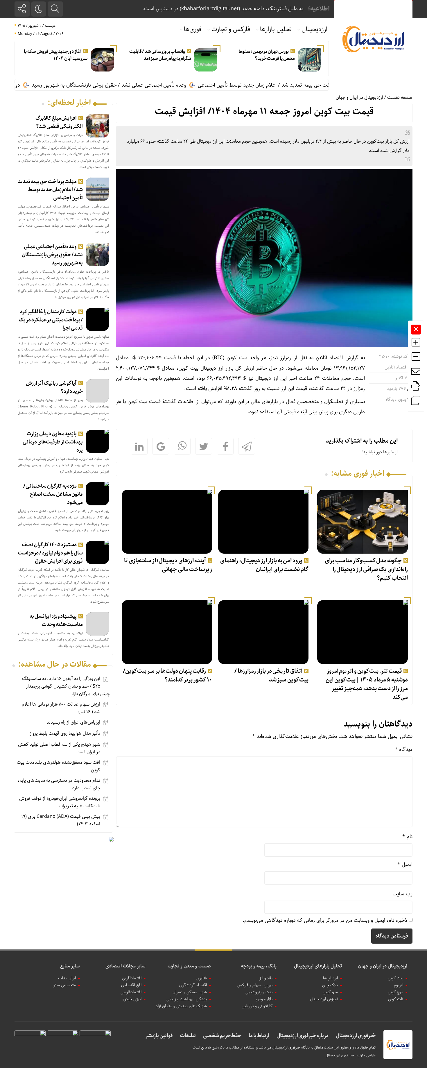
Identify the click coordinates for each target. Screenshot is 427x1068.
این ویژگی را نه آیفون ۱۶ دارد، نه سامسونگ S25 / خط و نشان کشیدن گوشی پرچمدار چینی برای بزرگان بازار (66, 686)
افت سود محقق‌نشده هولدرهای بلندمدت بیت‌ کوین (58, 766)
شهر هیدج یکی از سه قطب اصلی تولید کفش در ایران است (59, 748)
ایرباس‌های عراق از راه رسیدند (73, 722)
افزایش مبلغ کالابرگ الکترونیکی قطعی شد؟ (59, 122)
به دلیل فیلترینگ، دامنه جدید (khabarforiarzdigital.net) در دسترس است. (223, 8)
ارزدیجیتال (314, 29)
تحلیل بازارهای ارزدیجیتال (318, 966)
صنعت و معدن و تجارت (189, 966)
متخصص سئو (64, 985)
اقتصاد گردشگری (193, 985)
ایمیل (404, 864)
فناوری (201, 978)
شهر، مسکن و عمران (190, 992)
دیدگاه (403, 749)
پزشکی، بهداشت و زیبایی (186, 999)
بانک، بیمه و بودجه (259, 966)
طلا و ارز (265, 978)
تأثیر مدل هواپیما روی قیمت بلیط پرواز (65, 733)
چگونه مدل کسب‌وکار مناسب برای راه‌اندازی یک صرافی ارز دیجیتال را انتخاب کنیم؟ (366, 569)
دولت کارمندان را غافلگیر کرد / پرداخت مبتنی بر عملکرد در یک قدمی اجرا (51, 320)
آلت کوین (395, 999)
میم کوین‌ (330, 992)
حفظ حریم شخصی (222, 1036)
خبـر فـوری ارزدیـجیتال (340, 1055)
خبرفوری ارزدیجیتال (356, 1036)
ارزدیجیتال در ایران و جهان (359, 97)
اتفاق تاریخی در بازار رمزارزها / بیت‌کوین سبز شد (271, 675)
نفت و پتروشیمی (258, 992)
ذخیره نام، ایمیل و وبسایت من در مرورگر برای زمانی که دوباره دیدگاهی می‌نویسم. (325, 920)
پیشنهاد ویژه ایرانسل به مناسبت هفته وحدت (56, 620)
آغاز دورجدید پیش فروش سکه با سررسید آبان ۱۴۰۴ (55, 55)
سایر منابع (70, 966)
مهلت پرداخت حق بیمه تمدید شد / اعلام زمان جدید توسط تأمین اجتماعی (299, 85)
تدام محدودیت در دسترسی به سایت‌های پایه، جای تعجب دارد (59, 784)
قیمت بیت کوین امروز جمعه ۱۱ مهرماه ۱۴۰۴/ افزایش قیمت (264, 111)
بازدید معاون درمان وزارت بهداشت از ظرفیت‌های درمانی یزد (53, 442)
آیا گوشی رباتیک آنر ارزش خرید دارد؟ (54, 387)
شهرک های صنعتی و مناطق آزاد (181, 1006)
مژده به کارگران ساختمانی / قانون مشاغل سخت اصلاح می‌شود (53, 494)
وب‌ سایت (402, 894)
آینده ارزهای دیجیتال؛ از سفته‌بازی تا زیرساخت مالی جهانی (168, 565)
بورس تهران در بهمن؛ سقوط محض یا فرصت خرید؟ (266, 55)
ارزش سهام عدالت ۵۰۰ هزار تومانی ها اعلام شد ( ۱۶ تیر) (61, 708)
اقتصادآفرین (131, 978)
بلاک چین (330, 985)
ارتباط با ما (259, 1036)
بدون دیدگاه (395, 399)
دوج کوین (395, 992)
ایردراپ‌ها (330, 978)
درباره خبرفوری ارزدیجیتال (303, 1036)
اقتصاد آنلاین (396, 367)
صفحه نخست (399, 97)
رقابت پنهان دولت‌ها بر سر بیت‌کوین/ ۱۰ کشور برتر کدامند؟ (167, 675)
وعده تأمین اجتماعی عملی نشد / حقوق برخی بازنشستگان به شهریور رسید (133, 85)
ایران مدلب (67, 978)
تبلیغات (188, 1036)
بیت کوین (395, 978)
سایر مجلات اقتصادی (125, 966)
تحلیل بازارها (276, 29)
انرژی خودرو (132, 999)
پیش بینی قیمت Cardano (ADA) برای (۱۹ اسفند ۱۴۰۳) (60, 820)
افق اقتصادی (131, 985)
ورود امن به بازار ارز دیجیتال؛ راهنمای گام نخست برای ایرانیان (264, 565)
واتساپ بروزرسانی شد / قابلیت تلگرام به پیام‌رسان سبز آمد (160, 55)
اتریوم (398, 985)
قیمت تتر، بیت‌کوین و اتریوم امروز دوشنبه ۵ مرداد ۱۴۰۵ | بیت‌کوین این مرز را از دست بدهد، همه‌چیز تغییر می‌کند (367, 684)
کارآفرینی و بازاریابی (257, 1006)
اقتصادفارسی (131, 992)
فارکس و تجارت (230, 29)
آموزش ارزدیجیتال (324, 999)
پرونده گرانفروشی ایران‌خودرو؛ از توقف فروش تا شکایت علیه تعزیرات (59, 802)
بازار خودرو (264, 999)
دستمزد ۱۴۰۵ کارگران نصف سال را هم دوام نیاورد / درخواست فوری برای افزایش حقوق (50, 553)
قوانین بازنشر (159, 1036)
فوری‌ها (193, 29)
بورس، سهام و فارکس (254, 985)
